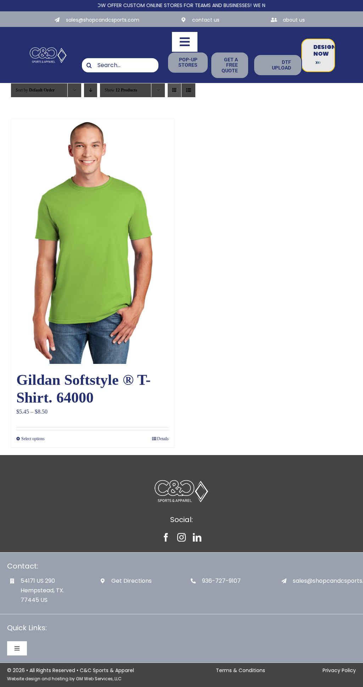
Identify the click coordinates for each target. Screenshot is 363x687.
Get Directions (131, 581)
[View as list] (188, 90)
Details (163, 438)
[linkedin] (197, 537)
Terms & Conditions (240, 670)
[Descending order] (90, 90)
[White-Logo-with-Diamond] (48, 48)
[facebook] (166, 537)
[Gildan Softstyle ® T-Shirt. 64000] (92, 241)
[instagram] (181, 537)
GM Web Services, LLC (99, 679)
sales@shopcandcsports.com (102, 19)
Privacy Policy (339, 670)
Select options (33, 438)
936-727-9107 (221, 581)
